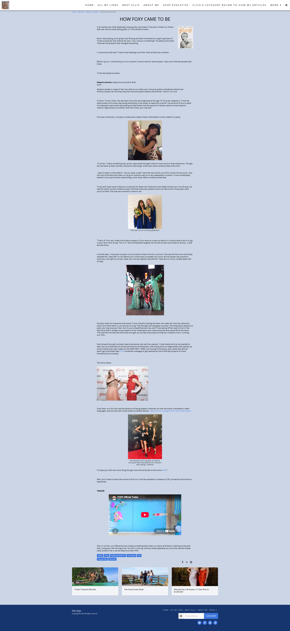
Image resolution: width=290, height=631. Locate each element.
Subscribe (211, 616)
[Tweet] (187, 562)
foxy (106, 555)
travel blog (131, 555)
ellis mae (112, 559)
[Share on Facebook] (182, 562)
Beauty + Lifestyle (92, 12)
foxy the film (102, 559)
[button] (286, 5)
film (139, 555)
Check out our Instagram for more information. (170, 410)
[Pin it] (191, 562)
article (100, 555)
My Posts (81, 12)
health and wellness (118, 555)
